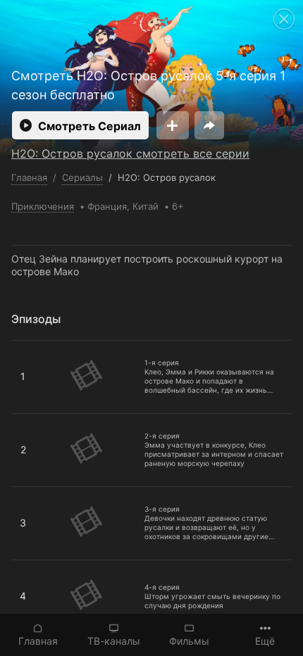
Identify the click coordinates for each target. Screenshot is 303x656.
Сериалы (82, 177)
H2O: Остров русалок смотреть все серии (130, 153)
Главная (38, 641)
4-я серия (35, 566)
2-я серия (34, 419)
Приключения (42, 206)
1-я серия (34, 346)
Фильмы (189, 641)
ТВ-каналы (113, 641)
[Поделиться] (209, 125)
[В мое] (172, 125)
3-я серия (35, 492)
